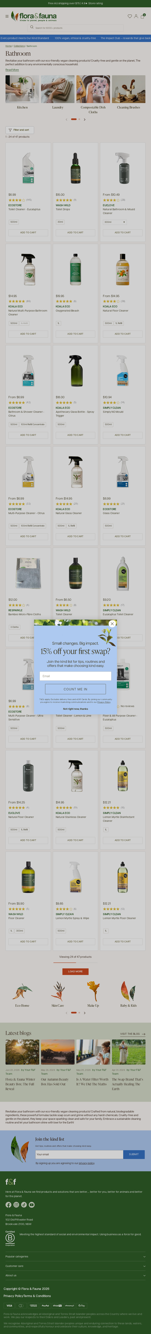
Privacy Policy (103, 702)
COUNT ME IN (75, 689)
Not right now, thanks (75, 709)
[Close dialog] (112, 624)
